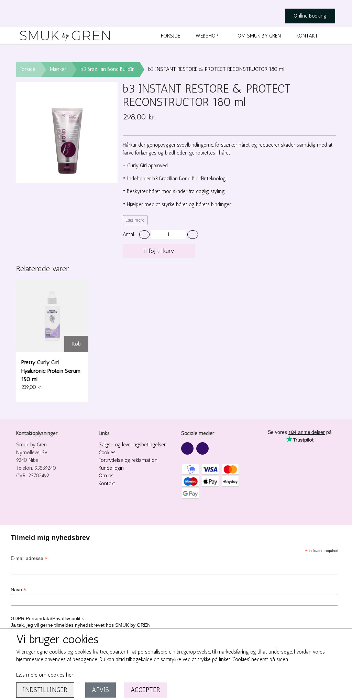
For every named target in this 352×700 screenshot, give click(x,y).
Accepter (145, 690)
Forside (170, 36)
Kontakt (307, 36)
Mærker (58, 69)
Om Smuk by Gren (259, 36)
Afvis (100, 690)
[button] (144, 234)
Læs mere (134, 220)
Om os (106, 476)
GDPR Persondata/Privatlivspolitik (47, 618)
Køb (76, 344)
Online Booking (310, 16)
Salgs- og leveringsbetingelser (132, 445)
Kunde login (111, 468)
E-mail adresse (29, 558)
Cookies (107, 452)
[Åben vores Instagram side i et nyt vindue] (202, 448)
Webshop (207, 36)
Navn (18, 589)
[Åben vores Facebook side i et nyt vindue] (187, 448)
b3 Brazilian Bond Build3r (107, 69)
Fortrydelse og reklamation (128, 460)
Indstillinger (45, 690)
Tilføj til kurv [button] (158, 251)
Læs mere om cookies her (44, 675)
